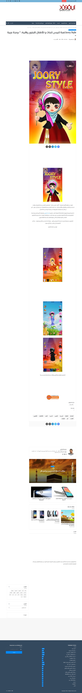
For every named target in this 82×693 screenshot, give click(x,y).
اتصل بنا (58, 23)
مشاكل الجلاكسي (72, 660)
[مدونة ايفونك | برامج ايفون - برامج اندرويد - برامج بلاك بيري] (67, 8)
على (18, 594)
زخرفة (33, 23)
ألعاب (74, 685)
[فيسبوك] (58, 147)
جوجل (25, 594)
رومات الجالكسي (72, 658)
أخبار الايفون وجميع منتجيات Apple (66, 27)
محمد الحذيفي (72, 39)
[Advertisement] (29, 11)
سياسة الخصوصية (64, 23)
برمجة (61, 416)
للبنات (71, 418)
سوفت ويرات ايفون (72, 23)
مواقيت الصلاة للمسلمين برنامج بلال (52, 471)
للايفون (35, 416)
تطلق (14, 592)
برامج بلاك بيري (72, 678)
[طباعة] (47, 147)
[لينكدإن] (52, 147)
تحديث (25, 592)
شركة (21, 594)
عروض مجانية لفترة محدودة (70, 666)
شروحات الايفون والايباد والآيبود (69, 668)
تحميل (21, 592)
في (12, 594)
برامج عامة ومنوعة (72, 650)
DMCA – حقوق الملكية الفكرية (50, 23)
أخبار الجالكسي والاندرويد (71, 652)
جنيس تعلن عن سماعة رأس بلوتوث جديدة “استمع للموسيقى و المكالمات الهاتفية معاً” (52, 520)
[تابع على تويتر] (69, 39)
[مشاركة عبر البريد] (50, 147)
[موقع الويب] (65, 454)
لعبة (46, 416)
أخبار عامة (52, 466)
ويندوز (74, 682)
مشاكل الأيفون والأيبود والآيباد (70, 672)
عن (15, 594)
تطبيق (18, 592)
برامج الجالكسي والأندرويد (70, 654)
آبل (22, 590)
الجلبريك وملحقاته (72, 670)
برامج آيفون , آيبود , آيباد (55, 27)
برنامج (12, 590)
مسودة (25, 596)
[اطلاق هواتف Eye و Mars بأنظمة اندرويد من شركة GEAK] (37, 514)
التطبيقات (73, 683)
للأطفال (40, 416)
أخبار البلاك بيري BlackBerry (70, 674)
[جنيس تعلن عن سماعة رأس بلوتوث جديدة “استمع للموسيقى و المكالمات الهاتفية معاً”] (52, 514)
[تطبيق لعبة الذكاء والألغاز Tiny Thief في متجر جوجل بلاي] (67, 516)
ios (25, 590)
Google (25, 615)
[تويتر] (55, 147)
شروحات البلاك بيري (71, 676)
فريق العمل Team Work (40, 23)
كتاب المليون (47, 213)
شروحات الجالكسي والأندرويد (70, 656)
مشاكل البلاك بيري (72, 680)
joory (71, 416)
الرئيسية (73, 27)
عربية (51, 416)
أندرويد (20, 590)
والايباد (63, 418)
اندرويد (16, 590)
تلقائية (11, 592)
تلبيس (56, 416)
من (21, 596)
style (66, 416)
